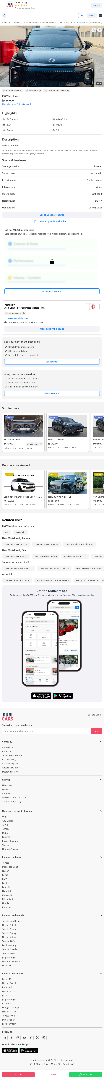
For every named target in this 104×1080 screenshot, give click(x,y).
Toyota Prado (9, 929)
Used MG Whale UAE (14, 544)
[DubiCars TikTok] (31, 1037)
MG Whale (20, 532)
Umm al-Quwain (10, 849)
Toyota (5, 862)
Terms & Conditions (12, 755)
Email (53, 1074)
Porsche (6, 907)
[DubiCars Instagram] (18, 1037)
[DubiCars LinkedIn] (5, 1037)
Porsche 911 (8, 987)
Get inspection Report (52, 291)
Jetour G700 (8, 995)
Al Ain (5, 824)
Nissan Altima (9, 937)
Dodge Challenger (11, 1007)
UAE (4, 816)
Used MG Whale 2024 (14, 556)
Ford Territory (9, 1023)
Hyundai (6, 891)
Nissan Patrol (9, 925)
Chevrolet (7, 895)
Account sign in (10, 763)
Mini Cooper (8, 1019)
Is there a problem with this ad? (54, 221)
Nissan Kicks (8, 991)
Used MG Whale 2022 (74, 556)
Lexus (5, 874)
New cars (7, 789)
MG (6, 532)
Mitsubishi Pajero (11, 961)
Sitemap (6, 779)
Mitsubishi (7, 899)
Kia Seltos (7, 1003)
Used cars (7, 785)
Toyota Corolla (9, 949)
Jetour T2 (6, 979)
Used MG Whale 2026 (44, 556)
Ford (4, 883)
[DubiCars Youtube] (24, 1037)
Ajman (5, 828)
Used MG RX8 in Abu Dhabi (17, 568)
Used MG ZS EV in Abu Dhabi (53, 568)
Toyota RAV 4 (8, 941)
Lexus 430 (7, 965)
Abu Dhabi (7, 820)
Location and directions (19, 318)
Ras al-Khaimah (10, 841)
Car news (7, 793)
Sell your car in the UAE (14, 797)
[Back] (4, 15)
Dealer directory (10, 771)
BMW (4, 878)
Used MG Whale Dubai (45, 544)
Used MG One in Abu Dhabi (88, 568)
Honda (5, 903)
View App (96, 5)
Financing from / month (16, 104)
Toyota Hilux (8, 953)
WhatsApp (87, 1074)
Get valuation (52, 393)
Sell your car (52, 361)
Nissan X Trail (9, 1011)
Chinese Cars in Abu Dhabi (17, 580)
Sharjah (6, 845)
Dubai (5, 832)
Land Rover (8, 887)
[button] (3, 5)
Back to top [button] (93, 714)
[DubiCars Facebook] (11, 1037)
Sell (81, 15)
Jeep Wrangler (9, 957)
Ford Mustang (9, 945)
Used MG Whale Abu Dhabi (78, 544)
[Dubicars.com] (7, 716)
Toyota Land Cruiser (12, 920)
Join (96, 731)
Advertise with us (11, 767)
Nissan (5, 870)
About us (6, 751)
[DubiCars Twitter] (37, 1037)
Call (20, 1074)
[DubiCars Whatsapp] (44, 1037)
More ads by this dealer (52, 328)
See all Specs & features (52, 214)
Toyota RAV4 (8, 1015)
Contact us (7, 747)
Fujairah (6, 836)
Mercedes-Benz (10, 866)
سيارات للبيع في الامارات (13, 802)
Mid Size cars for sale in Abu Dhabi (53, 580)
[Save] (99, 30)
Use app (92, 15)
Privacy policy (9, 759)
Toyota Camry (9, 933)
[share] (94, 30)
